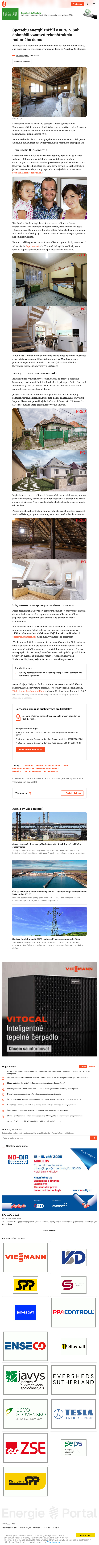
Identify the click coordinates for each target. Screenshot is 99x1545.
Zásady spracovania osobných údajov (16, 1528)
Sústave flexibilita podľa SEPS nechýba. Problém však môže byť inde (34, 1121)
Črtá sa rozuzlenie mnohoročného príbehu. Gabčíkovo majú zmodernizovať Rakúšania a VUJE (44, 1099)
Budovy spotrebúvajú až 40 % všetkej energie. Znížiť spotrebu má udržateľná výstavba (50, 674)
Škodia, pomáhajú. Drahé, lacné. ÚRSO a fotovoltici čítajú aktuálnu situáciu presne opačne (42, 1088)
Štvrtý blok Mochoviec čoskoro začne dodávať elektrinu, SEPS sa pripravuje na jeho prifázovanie (45, 1116)
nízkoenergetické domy (47, 768)
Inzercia (47, 1528)
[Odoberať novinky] (93, 1138)
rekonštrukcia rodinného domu (27, 771)
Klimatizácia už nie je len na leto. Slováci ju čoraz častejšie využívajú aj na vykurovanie (41, 1105)
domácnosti (28, 765)
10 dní (83, 1066)
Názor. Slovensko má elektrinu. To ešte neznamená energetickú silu (34, 1094)
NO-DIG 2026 (10, 1214)
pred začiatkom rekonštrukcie (27, 172)
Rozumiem (85, 1535)
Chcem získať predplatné (30, 749)
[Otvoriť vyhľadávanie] (88, 4)
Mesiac (92, 1066)
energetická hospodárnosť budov (52, 765)
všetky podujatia (49, 1230)
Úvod (5, 4)
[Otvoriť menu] (94, 4)
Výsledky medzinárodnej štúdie (28, 691)
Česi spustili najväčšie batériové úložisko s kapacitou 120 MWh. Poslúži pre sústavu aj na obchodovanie (47, 1077)
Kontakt (56, 1528)
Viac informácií (54, 1541)
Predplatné (77, 4)
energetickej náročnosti (24, 636)
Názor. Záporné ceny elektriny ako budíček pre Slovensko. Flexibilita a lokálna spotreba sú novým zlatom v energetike (49, 1072)
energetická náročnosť (23, 768)
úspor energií (32, 246)
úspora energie (51, 771)
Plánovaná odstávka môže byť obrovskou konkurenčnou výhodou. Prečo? (36, 1083)
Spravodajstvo (22, 55)
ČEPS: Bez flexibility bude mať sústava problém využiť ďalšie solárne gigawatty (38, 1110)
